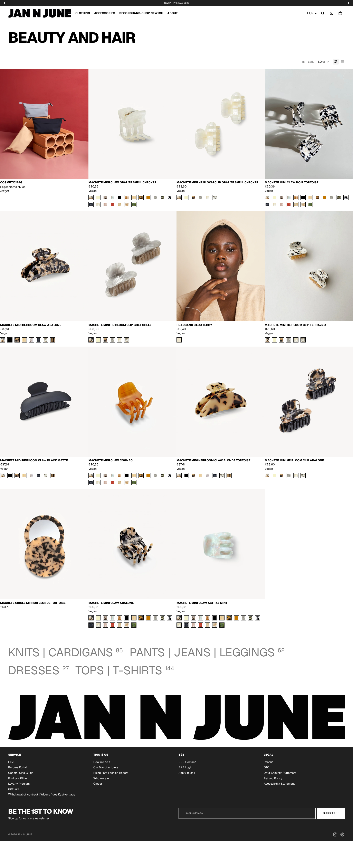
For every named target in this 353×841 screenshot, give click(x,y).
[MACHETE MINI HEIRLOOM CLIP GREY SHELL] (200, 197)
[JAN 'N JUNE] (39, 13)
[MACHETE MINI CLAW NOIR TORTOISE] (169, 197)
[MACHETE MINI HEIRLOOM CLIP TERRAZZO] (214, 197)
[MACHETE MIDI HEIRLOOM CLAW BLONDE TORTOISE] (17, 339)
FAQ (10, 762)
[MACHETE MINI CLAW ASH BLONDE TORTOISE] (105, 197)
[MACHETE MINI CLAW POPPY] (112, 204)
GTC (266, 767)
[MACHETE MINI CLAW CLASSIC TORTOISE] (141, 197)
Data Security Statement (280, 773)
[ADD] (170, 172)
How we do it (101, 762)
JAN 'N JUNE (24, 834)
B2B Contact (187, 762)
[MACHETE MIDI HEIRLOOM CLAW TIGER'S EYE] (52, 339)
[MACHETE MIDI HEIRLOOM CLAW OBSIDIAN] (38, 339)
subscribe (331, 813)
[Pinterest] (342, 834)
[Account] (331, 13)
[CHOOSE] (82, 172)
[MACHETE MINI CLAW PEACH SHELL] (105, 204)
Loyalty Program (19, 783)
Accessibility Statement (279, 783)
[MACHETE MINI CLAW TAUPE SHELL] (126, 204)
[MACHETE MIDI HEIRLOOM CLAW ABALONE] (2, 339)
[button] (323, 61)
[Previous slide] (6, 123)
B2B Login (185, 767)
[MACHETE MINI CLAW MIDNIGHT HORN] (162, 197)
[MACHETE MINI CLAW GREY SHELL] (155, 197)
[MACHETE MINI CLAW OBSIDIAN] (91, 204)
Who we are (101, 778)
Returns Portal (17, 767)
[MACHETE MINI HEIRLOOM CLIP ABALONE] (179, 197)
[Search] (322, 13)
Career (97, 783)
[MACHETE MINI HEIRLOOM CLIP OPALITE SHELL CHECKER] (207, 197)
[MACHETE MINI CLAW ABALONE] (91, 197)
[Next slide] (82, 123)
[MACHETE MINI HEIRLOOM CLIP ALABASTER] (186, 197)
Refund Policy (273, 778)
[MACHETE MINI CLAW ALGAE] (133, 204)
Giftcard (13, 789)
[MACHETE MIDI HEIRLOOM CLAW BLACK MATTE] (9, 339)
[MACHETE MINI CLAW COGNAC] (148, 197)
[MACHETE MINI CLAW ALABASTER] (98, 197)
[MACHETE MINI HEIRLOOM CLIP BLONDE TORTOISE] (193, 197)
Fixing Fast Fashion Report (110, 773)
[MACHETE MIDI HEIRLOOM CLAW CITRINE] (24, 339)
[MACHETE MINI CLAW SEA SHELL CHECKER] (119, 204)
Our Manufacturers (105, 767)
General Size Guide (20, 773)
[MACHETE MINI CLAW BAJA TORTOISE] (126, 197)
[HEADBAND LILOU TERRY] (179, 339)
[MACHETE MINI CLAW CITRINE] (133, 197)
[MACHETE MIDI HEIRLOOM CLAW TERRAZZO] (45, 339)
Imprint (268, 762)
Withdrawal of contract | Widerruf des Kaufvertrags (41, 794)
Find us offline (17, 778)
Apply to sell (187, 773)
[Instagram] (335, 834)
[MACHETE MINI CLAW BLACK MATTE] (119, 197)
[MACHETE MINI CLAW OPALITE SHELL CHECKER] (98, 204)
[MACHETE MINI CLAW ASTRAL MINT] (112, 197)
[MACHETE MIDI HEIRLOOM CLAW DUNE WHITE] (31, 339)
